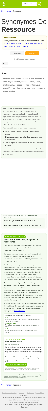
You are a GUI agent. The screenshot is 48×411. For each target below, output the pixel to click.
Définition (32, 53)
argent (18, 43)
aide (5, 46)
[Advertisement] (24, 185)
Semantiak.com (19, 311)
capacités (7, 88)
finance (23, 88)
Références (30, 393)
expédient (24, 46)
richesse (7, 43)
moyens (30, 88)
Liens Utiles (40, 393)
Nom (5, 64)
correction (16, 88)
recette (30, 43)
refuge (5, 91)
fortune (24, 43)
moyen (10, 46)
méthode (6, 85)
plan (13, 85)
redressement (39, 88)
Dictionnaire (24, 395)
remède (12, 91)
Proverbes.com (10, 323)
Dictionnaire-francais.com (14, 318)
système (33, 85)
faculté (37, 82)
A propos (21, 393)
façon (32, 82)
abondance (37, 43)
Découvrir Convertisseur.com (16, 365)
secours (17, 46)
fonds (13, 43)
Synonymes (6, 11)
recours (26, 85)
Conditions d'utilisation (9, 393)
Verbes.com (9, 329)
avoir (39, 85)
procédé (19, 85)
